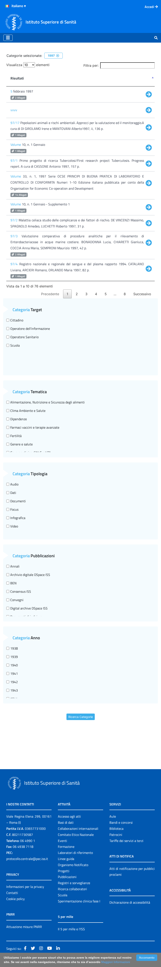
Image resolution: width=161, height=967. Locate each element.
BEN (13, 583)
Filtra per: (91, 65)
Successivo (142, 294)
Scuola (15, 345)
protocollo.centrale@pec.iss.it (27, 858)
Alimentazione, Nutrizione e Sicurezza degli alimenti (47, 402)
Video (14, 526)
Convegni (16, 599)
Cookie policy (15, 898)
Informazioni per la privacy (25, 886)
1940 (14, 665)
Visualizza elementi (27, 65)
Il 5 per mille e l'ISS (71, 929)
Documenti (18, 501)
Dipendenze (18, 419)
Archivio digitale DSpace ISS (30, 574)
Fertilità (16, 435)
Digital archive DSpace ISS (29, 608)
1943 (14, 690)
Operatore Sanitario (24, 336)
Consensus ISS (20, 591)
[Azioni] (7, 6)
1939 (14, 656)
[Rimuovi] (57, 55)
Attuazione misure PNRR (24, 926)
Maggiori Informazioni (115, 962)
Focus (14, 509)
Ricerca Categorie (80, 717)
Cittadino (16, 320)
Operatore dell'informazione (30, 328)
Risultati (17, 78)
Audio (14, 484)
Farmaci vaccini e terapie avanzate (34, 427)
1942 (14, 681)
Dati (13, 492)
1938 (14, 648)
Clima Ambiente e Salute (27, 410)
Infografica (17, 517)
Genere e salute (21, 444)
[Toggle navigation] (8, 38)
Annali (14, 566)
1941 (14, 673)
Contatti (12, 892)
